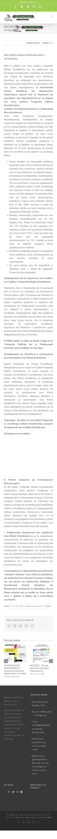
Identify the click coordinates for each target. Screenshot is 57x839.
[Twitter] (13, 792)
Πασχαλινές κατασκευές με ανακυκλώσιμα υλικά (39, 744)
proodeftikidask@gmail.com (28, 2)
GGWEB (48, 817)
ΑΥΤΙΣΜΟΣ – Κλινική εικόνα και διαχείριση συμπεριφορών (15, 668)
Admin (8, 606)
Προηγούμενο (33, 43)
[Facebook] (9, 792)
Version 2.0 (19, 817)
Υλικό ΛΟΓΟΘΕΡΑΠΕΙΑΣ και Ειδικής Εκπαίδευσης (41, 727)
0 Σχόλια (48, 606)
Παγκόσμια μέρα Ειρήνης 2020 (40, 704)
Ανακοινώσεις (38, 606)
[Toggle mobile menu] (51, 16)
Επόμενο (47, 43)
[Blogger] (21, 792)
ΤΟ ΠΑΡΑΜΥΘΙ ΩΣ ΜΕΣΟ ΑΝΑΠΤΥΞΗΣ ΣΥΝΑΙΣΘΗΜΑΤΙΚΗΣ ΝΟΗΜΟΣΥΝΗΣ (42, 669)
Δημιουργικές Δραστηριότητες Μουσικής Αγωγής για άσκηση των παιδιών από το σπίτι (40, 765)
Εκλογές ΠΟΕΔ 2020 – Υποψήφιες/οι (42, 713)
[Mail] (17, 792)
